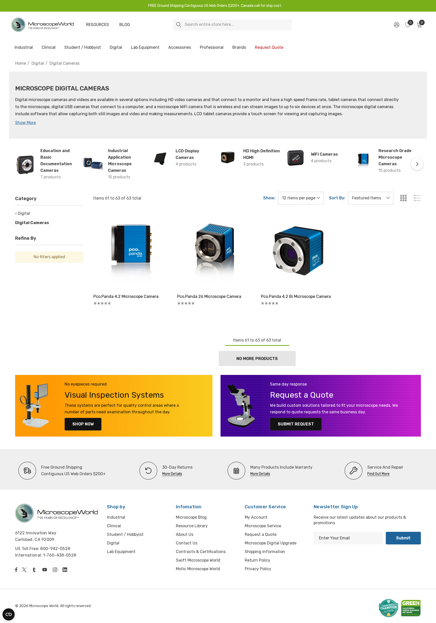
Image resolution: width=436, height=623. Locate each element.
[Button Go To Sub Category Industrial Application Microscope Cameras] (93, 164)
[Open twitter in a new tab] (25, 569)
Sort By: (337, 198)
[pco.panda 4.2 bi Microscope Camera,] (299, 251)
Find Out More (378, 474)
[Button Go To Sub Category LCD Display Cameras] (160, 158)
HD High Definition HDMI (261, 154)
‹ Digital (22, 213)
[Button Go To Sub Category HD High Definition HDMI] (228, 158)
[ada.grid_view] (403, 198)
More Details (172, 474)
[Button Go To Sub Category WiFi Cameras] (296, 158)
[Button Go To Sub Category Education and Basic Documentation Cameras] (25, 164)
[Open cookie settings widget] (9, 614)
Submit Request (296, 424)
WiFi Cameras (324, 154)
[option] (62, 471)
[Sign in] (396, 25)
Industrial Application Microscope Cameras (120, 160)
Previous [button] (19, 164)
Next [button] (417, 164)
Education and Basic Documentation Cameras (56, 160)
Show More (25, 122)
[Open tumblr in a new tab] (35, 569)
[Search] (178, 25)
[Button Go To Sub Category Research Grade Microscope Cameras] (363, 161)
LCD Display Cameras (187, 154)
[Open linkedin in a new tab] (65, 569)
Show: (269, 198)
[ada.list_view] (417, 198)
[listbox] (370, 198)
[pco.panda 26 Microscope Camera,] (215, 251)
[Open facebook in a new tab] (16, 569)
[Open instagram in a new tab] (56, 569)
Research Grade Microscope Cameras (395, 157)
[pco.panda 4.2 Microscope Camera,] (131, 251)
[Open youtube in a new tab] (45, 569)
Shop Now (83, 424)
